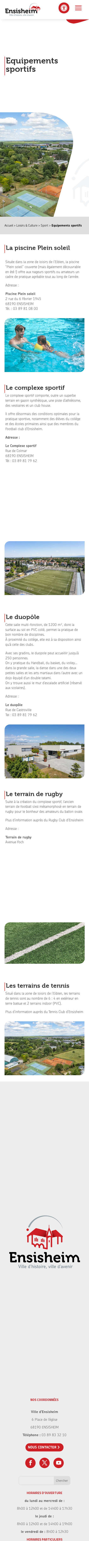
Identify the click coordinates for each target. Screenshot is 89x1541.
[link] (64, 8)
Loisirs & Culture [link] (26, 225)
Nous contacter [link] (42, 1447)
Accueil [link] (9, 225)
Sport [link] (44, 225)
